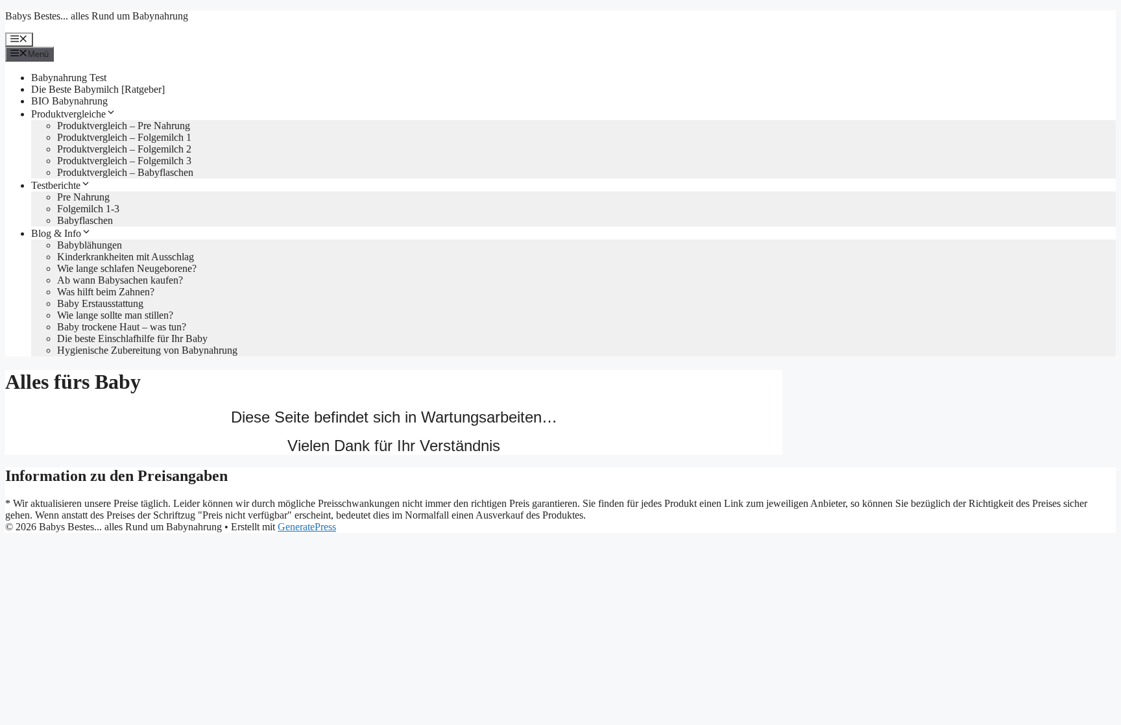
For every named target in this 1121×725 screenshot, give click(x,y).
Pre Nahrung (83, 197)
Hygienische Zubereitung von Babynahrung (147, 350)
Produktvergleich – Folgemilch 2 (124, 148)
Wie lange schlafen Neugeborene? (127, 268)
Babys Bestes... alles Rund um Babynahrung (96, 15)
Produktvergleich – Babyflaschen (125, 172)
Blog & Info (56, 233)
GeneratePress (307, 526)
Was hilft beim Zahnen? (105, 291)
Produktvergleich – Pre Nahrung (123, 125)
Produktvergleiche (68, 113)
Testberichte (55, 185)
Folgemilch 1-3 (88, 208)
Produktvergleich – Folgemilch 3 (124, 160)
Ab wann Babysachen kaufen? (120, 280)
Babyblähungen (89, 245)
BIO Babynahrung (69, 100)
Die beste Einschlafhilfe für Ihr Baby (132, 338)
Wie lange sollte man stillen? (115, 315)
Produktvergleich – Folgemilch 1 (124, 137)
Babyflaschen (85, 220)
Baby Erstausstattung (100, 303)
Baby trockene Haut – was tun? (121, 326)
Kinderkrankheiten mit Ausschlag (125, 256)
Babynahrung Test (68, 77)
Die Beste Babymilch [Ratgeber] (98, 89)
